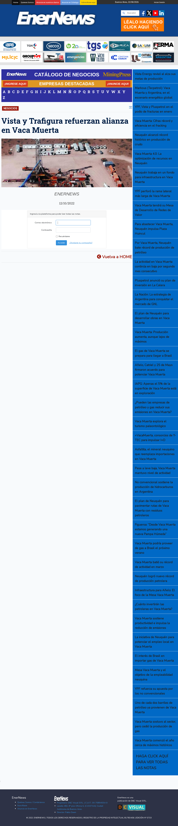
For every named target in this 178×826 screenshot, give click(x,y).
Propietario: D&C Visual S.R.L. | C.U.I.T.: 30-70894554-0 (82, 802)
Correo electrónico (43, 222)
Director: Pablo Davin (66, 812)
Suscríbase (22, 805)
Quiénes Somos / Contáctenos (31, 802)
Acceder (61, 242)
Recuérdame (64, 236)
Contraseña (46, 230)
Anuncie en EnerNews (27, 808)
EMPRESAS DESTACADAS (66, 83)
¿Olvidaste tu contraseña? (80, 242)
